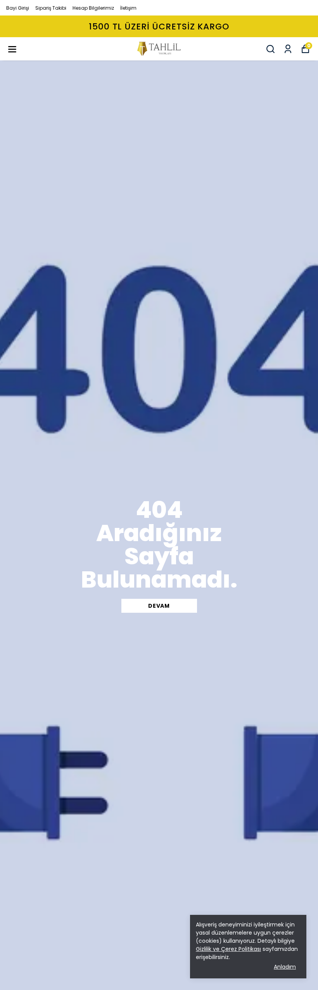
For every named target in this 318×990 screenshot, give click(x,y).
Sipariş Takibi (50, 8)
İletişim (128, 8)
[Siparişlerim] (288, 49)
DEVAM (159, 606)
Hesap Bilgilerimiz (93, 8)
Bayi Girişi (17, 8)
